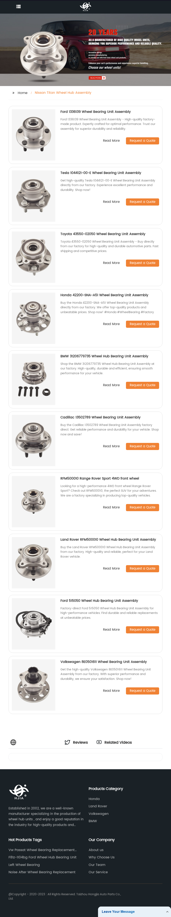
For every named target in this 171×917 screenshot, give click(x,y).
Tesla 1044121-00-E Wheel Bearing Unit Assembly (100, 173)
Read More (111, 141)
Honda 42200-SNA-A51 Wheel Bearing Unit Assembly (104, 295)
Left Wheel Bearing (24, 864)
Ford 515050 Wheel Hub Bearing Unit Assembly (99, 600)
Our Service (98, 872)
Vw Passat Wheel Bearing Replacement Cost (42, 850)
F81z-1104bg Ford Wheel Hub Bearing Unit (43, 857)
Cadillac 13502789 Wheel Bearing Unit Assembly (100, 417)
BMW (93, 821)
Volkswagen (99, 813)
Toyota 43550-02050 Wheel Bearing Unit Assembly (102, 234)
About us (96, 850)
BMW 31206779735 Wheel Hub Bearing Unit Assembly (104, 356)
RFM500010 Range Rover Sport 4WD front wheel (99, 478)
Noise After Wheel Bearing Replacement (42, 872)
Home (23, 93)
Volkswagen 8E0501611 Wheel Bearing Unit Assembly (103, 662)
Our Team (97, 865)
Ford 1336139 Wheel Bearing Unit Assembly (95, 111)
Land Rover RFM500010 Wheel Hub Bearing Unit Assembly (108, 539)
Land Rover (98, 806)
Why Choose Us (101, 857)
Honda (94, 798)
